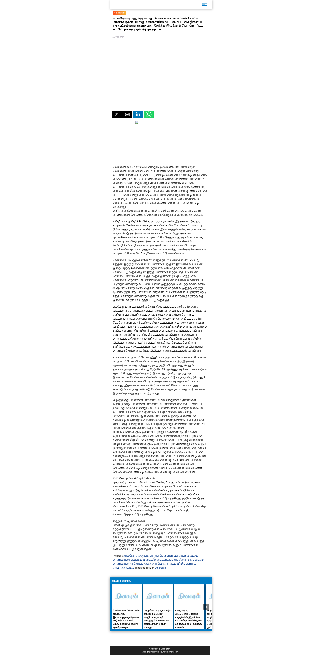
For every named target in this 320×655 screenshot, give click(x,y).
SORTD (174, 651)
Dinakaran (160, 568)
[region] (136, 637)
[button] (117, 114)
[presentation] (206, 607)
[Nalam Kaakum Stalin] (160, 161)
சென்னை (119, 12)
